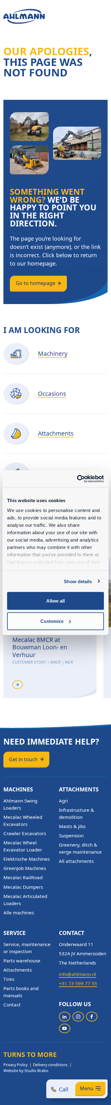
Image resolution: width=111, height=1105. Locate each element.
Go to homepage (35, 283)
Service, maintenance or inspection (27, 947)
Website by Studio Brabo (25, 1070)
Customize (52, 621)
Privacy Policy (15, 1064)
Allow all (55, 600)
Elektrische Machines (26, 859)
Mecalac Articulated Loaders (25, 899)
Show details (78, 581)
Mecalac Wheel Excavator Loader (22, 846)
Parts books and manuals (21, 991)
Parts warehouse (21, 960)
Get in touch (23, 759)
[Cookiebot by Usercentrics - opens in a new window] (78, 479)
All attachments (76, 861)
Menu (86, 1088)
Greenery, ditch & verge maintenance (80, 848)
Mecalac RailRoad (23, 877)
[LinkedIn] (64, 1016)
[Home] (24, 16)
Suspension (71, 835)
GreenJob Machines (24, 868)
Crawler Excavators (24, 833)
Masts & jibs (72, 826)
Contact (12, 1004)
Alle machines (18, 912)
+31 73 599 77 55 (78, 983)
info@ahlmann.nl (77, 974)
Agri (63, 801)
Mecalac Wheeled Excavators (22, 820)
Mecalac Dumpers (23, 887)
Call (63, 1089)
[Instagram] (78, 1016)
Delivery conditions (50, 1064)
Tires (8, 979)
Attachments (17, 970)
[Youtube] (64, 1028)
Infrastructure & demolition (76, 813)
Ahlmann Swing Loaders (20, 804)
